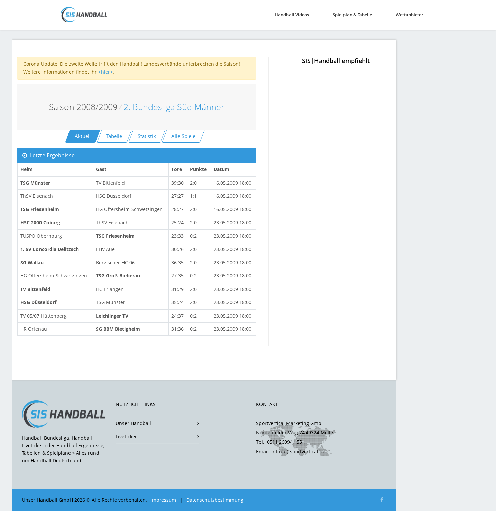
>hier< (105, 72)
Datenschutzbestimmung (214, 499)
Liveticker (126, 436)
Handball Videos (292, 14)
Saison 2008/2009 (83, 106)
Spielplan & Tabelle (352, 14)
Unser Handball (133, 423)
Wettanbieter (409, 14)
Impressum (163, 499)
